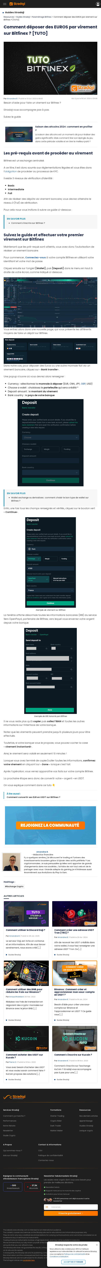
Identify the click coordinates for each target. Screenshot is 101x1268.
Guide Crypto (9, 1135)
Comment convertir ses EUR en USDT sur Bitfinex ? (33, 797)
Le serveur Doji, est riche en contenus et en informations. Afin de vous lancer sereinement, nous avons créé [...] (26, 944)
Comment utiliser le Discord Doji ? (25, 930)
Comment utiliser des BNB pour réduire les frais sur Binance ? (24, 991)
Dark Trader (55, 1125)
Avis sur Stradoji (10, 1155)
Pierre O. (13, 1062)
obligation (11, 171)
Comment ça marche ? (14, 1116)
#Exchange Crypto (14, 886)
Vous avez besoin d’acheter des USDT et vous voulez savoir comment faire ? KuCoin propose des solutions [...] (25, 1071)
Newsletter (8, 1130)
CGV (40, 1150)
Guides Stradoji (14, 12)
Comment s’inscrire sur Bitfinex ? (28, 223)
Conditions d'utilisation (59, 1256)
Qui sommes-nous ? (12, 1150)
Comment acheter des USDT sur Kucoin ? (24, 1056)
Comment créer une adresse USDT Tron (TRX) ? (74, 931)
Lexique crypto (86, 1130)
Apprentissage (86, 1121)
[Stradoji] (17, 4)
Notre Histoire (9, 1125)
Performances (9, 1121)
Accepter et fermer (73, 1262)
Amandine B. (12, 98)
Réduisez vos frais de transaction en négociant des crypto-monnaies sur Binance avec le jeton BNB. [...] (24, 1005)
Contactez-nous (46, 1160)
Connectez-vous (35, 257)
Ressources (9, 17)
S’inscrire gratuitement (70, 1213)
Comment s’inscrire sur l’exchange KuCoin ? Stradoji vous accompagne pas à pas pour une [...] (72, 1069)
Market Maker (56, 1130)
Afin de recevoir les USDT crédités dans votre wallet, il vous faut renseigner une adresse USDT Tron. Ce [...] (74, 946)
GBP (83, 383)
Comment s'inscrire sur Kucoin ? (73, 1054)
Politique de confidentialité (74, 1254)
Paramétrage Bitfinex (42, 17)
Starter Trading (57, 1116)
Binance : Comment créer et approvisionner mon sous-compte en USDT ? (74, 992)
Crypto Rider (56, 1121)
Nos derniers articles (88, 1116)
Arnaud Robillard (16, 996)
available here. (29, 1260)
